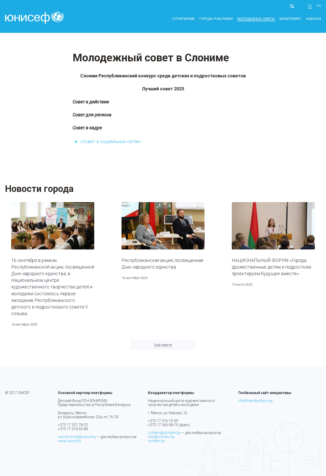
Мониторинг (290, 19)
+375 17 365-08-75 (163, 425)
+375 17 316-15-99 (163, 421)
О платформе (183, 19)
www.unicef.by (69, 441)
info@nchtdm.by (161, 437)
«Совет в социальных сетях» (110, 141)
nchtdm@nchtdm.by (164, 433)
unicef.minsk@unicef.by (77, 437)
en (319, 6)
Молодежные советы (256, 19)
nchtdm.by (156, 441)
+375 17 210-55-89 (73, 429)
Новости (313, 19)
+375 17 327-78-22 (73, 425)
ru (310, 6)
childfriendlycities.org (255, 401)
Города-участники (216, 19)
